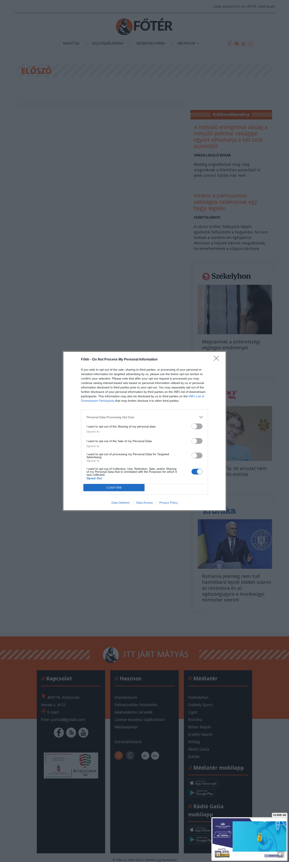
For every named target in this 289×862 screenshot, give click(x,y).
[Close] (218, 360)
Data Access (144, 502)
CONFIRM (114, 487)
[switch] (196, 426)
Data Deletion (120, 502)
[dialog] (144, 431)
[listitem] (144, 417)
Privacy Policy (168, 502)
